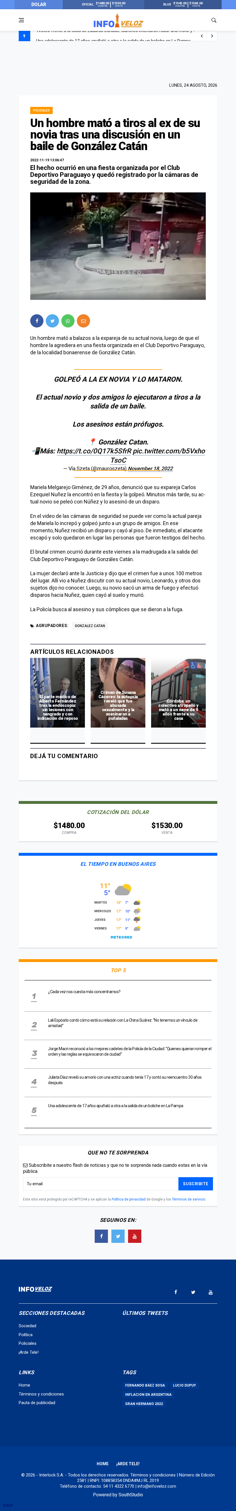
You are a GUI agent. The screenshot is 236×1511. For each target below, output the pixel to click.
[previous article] (212, 36)
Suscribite (195, 1183)
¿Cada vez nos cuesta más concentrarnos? (84, 991)
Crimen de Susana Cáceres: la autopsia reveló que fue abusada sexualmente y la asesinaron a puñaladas (118, 705)
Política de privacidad (129, 1199)
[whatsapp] (68, 320)
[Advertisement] (118, 61)
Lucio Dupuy (184, 1385)
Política (26, 1334)
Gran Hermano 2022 (144, 1404)
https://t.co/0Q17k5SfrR (94, 451)
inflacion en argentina (148, 1395)
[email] (83, 320)
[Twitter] (118, 1236)
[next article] (202, 36)
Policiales (41, 110)
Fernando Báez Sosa (145, 1385)
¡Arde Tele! (29, 1352)
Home (24, 1385)
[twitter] (52, 320)
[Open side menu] (21, 20)
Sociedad (27, 1325)
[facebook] (36, 320)
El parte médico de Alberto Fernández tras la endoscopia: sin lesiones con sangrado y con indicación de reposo (57, 707)
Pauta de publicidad (37, 1402)
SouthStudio (131, 1494)
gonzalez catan (90, 626)
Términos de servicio (188, 1199)
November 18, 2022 (150, 468)
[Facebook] (101, 1236)
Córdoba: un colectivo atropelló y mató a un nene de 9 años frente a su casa (178, 709)
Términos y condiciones (41, 1394)
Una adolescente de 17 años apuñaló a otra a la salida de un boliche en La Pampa (113, 36)
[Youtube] (134, 1236)
